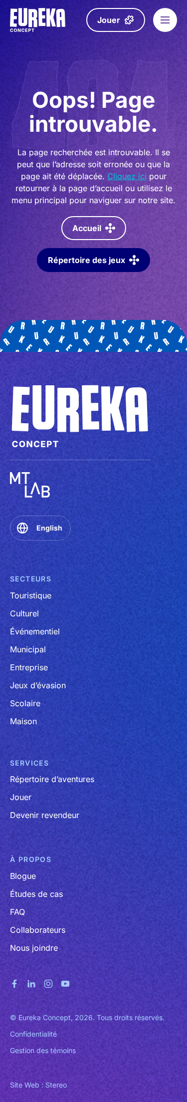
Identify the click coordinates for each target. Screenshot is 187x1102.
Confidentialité (33, 1034)
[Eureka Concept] (38, 20)
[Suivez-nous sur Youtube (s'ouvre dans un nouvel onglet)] (65, 983)
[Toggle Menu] (165, 20)
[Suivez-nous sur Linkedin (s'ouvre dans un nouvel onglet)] (31, 983)
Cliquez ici (127, 176)
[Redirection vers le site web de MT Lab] (30, 485)
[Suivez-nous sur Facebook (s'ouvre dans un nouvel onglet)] (14, 983)
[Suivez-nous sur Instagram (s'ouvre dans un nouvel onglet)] (48, 983)
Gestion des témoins (43, 1050)
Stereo (56, 1085)
